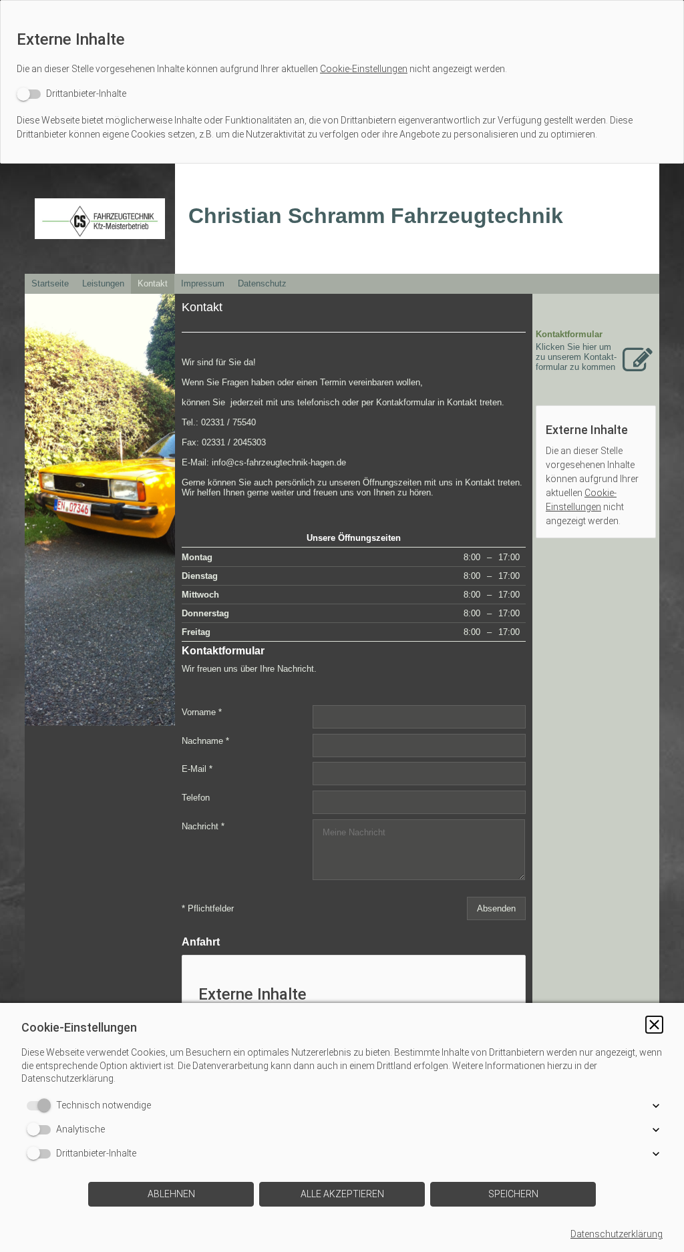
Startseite (50, 283)
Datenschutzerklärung (616, 1234)
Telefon (196, 798)
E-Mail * (197, 769)
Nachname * (205, 740)
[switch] (71, 94)
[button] (654, 1024)
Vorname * (202, 712)
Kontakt (153, 283)
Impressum (202, 283)
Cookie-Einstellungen (363, 68)
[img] (100, 219)
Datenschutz (262, 283)
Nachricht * (203, 826)
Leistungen (103, 283)
